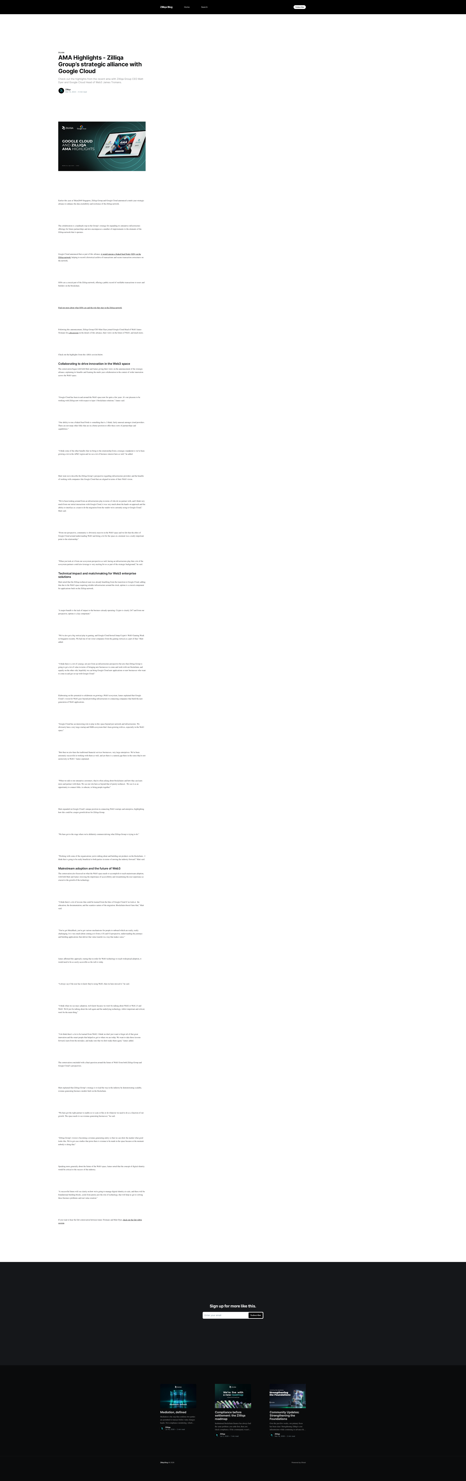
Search (204, 7)
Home (187, 7)
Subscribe (299, 7)
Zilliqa (61, 52)
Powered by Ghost (299, 1462)
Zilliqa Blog (166, 7)
